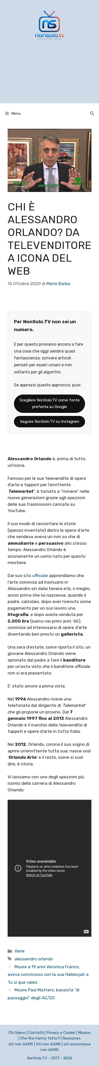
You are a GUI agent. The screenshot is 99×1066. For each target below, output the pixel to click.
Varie (19, 950)
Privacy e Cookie (60, 1032)
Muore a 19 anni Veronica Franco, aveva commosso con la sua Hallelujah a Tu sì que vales (48, 974)
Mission (84, 1032)
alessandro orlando (33, 958)
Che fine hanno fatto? (40, 1038)
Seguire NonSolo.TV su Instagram (49, 421)
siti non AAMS (20, 1044)
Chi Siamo (17, 1032)
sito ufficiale (35, 575)
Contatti (36, 1032)
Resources (71, 1038)
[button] (92, 113)
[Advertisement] (49, 78)
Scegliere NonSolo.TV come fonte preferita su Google (50, 403)
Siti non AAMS (48, 1044)
